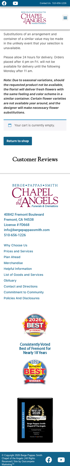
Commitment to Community (24, 292)
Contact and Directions (21, 286)
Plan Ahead (12, 257)
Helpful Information (18, 269)
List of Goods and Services (23, 274)
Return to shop (18, 141)
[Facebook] (49, 460)
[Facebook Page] (6, 3)
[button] (65, 18)
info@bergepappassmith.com (27, 230)
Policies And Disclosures (21, 298)
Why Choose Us (15, 245)
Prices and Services (18, 251)
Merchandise (13, 263)
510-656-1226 (15, 235)
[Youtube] (62, 460)
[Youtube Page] (17, 3)
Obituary (10, 280)
